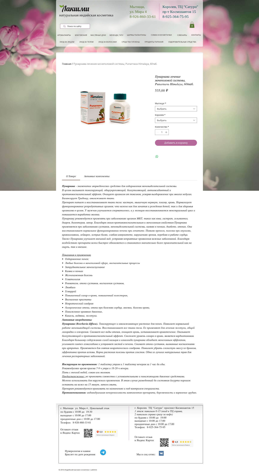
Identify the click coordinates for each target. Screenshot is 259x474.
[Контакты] (161, 453)
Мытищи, (137, 7)
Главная (66, 64)
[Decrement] (157, 132)
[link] (71, 176)
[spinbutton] (162, 132)
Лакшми (75, 8)
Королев (160, 115)
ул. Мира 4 (138, 12)
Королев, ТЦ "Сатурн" (180, 7)
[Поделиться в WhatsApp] (157, 156)
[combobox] (176, 108)
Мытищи (160, 103)
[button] (192, 25)
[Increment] (166, 132)
